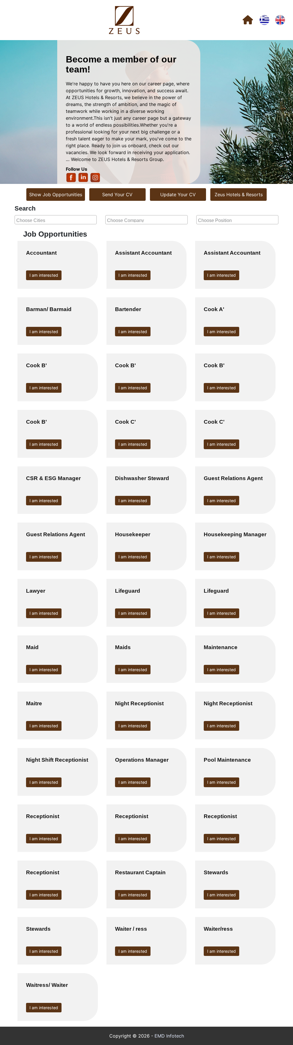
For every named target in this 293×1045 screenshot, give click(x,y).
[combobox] (56, 219)
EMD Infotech (169, 1036)
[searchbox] (56, 219)
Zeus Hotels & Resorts (239, 194)
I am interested (43, 275)
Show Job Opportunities (55, 194)
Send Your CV (117, 194)
